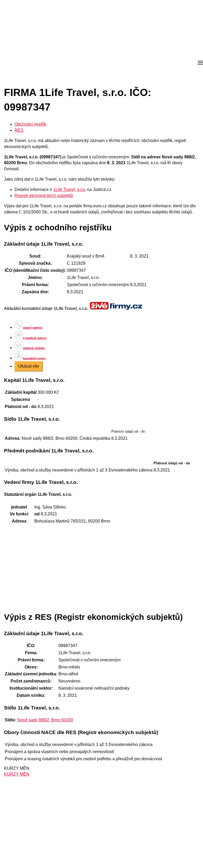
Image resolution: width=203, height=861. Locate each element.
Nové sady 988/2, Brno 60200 (45, 720)
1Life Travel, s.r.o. (69, 189)
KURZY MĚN (16, 774)
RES (19, 130)
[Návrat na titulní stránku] (24, 63)
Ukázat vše (28, 366)
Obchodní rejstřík (30, 124)
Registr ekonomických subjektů (44, 195)
